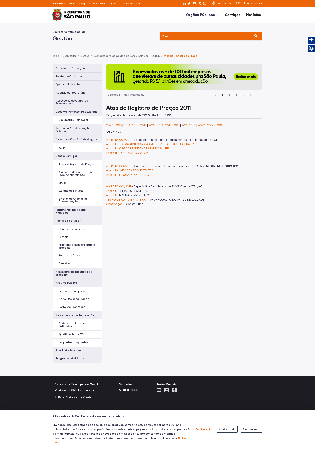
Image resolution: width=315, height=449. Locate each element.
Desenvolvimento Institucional (77, 112)
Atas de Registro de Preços (76, 164)
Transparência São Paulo (91, 3)
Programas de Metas (70, 358)
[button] (258, 95)
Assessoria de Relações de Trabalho (74, 273)
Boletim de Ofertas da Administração (73, 200)
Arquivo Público (67, 283)
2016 (143, 125)
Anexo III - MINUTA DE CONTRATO (128, 153)
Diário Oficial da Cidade (74, 299)
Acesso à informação (63, 3)
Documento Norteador (73, 120)
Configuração (203, 429)
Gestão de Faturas (71, 191)
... (243, 94)
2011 (184, 125)
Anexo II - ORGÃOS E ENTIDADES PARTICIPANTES (138, 148)
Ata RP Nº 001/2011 (118, 186)
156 (138, 3)
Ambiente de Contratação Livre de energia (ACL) (76, 173)
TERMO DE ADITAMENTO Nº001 (126, 199)
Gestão (85, 55)
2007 (220, 125)
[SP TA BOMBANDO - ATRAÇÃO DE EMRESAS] (184, 76)
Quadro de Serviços (69, 84)
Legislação (113, 3)
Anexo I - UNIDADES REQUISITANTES (129, 170)
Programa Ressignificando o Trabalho (77, 246)
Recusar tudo (251, 429)
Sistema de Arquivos (72, 291)
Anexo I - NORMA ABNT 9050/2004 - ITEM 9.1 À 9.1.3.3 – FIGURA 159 (150, 144)
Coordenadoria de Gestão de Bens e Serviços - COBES (126, 55)
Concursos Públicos (72, 229)
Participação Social (69, 76)
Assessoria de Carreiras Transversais (72, 102)
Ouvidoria (127, 3)
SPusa (63, 183)
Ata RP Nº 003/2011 (118, 166)
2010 (192, 125)
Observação (114, 204)
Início (56, 55)
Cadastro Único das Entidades (72, 325)
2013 (168, 125)
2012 (176, 125)
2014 (160, 125)
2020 (109, 125)
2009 (201, 125)
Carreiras (65, 263)
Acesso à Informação (70, 68)
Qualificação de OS (71, 334)
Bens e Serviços (66, 156)
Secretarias (70, 55)
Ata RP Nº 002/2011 (118, 140)
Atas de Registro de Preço (180, 55)
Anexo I (111, 191)
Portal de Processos (72, 307)
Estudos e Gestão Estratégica (76, 139)
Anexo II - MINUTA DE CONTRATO (127, 175)
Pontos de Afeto (69, 255)
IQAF (62, 147)
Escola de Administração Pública (73, 129)
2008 (210, 125)
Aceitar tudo (227, 429)
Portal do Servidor (68, 221)
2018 (127, 125)
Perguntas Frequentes (73, 342)
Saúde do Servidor (68, 350)
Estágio (63, 237)
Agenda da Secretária (71, 92)
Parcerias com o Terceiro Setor (77, 315)
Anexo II (111, 195)
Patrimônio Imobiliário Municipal (71, 211)
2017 (135, 125)
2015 (152, 125)
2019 (118, 125)
